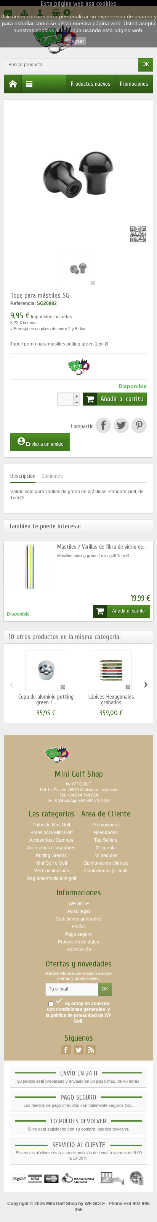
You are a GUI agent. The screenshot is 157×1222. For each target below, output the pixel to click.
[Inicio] (13, 84)
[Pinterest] (138, 426)
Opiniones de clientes (105, 863)
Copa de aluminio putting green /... (46, 700)
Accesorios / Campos (51, 840)
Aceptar (75, 41)
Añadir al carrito (122, 399)
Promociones (134, 84)
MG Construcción (51, 870)
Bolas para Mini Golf (51, 832)
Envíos (79, 926)
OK (146, 64)
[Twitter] (78, 1049)
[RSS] (91, 1049)
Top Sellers (105, 840)
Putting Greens (51, 855)
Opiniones (52, 476)
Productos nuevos (91, 84)
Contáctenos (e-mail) (106, 870)
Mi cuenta (106, 848)
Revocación (78, 949)
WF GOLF (79, 903)
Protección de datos (78, 942)
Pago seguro (78, 934)
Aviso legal (78, 911)
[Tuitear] (121, 426)
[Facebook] (66, 1049)
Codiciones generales (78, 919)
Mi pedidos (106, 855)
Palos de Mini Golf (51, 825)
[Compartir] (103, 426)
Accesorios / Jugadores (51, 848)
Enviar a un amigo (40, 442)
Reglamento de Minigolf (51, 878)
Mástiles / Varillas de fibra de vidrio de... (102, 547)
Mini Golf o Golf (51, 863)
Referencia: (23, 303)
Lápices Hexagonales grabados (111, 700)
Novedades (106, 832)
